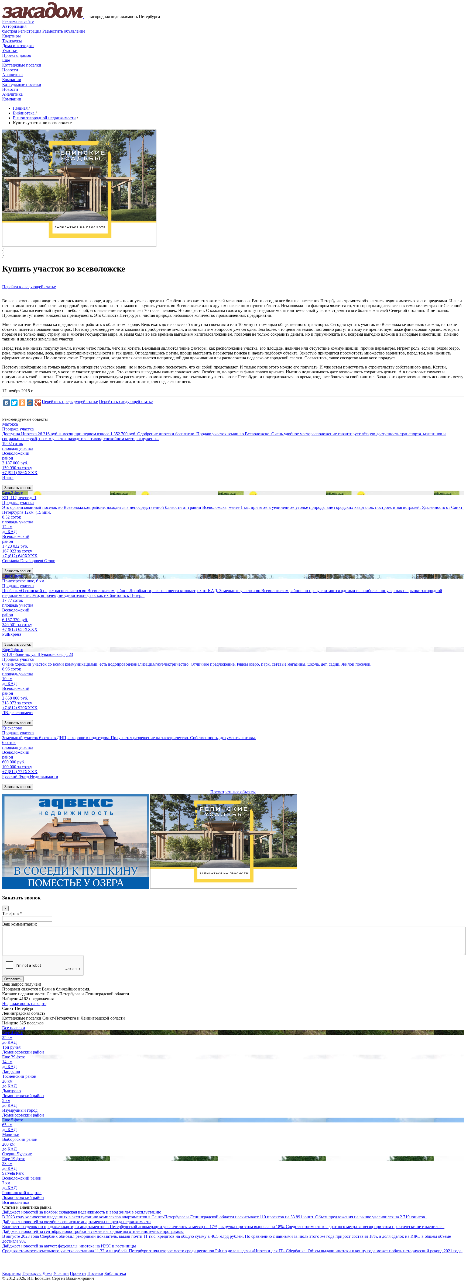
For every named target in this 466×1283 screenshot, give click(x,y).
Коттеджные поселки (21, 65)
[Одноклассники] (22, 402)
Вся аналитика (15, 1202)
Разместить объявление (63, 31)
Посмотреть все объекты (233, 792)
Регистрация (21, 31)
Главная (20, 108)
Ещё (6, 60)
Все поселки (13, 1027)
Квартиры (11, 36)
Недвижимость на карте (24, 1003)
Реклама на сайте (18, 21)
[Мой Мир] (30, 402)
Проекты (78, 1273)
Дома (47, 1273)
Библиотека (115, 1273)
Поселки (95, 1273)
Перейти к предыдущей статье (70, 401)
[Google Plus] (38, 402)
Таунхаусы (12, 41)
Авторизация (14, 26)
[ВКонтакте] (6, 402)
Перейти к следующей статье (29, 286)
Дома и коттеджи (18, 45)
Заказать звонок (17, 488)
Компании (11, 79)
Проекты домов (16, 55)
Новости (10, 70)
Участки (10, 50)
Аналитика (12, 74)
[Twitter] (14, 402)
